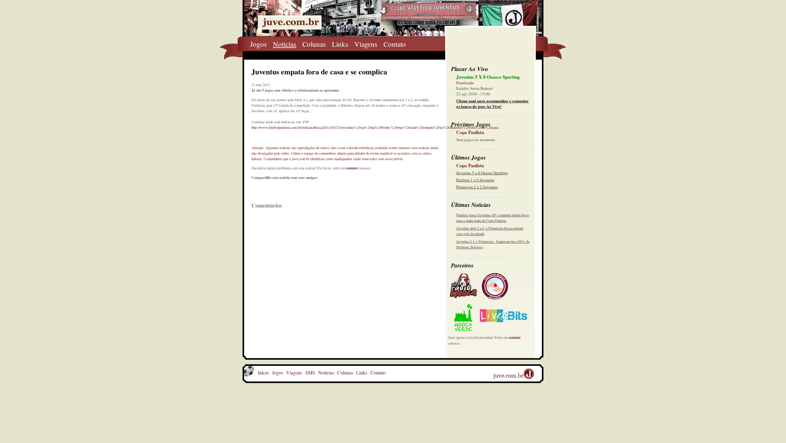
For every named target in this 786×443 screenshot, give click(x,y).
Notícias (284, 44)
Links (340, 44)
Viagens (365, 44)
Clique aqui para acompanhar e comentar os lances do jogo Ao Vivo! (492, 103)
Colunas (314, 44)
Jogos (258, 44)
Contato (394, 44)
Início (263, 372)
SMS (310, 372)
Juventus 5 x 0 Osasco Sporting (482, 173)
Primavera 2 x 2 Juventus (477, 187)
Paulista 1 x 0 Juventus (475, 180)
